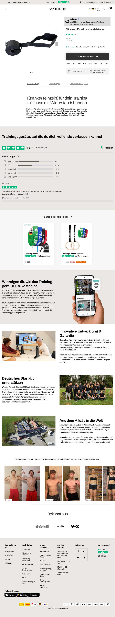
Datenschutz (26, 574)
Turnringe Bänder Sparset (72, 254)
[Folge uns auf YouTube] (78, 558)
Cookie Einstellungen (27, 569)
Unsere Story (9, 551)
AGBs (24, 578)
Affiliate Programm (43, 586)
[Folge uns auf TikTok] (84, 558)
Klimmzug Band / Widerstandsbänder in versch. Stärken (37, 254)
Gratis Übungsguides (45, 581)
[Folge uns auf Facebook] (78, 551)
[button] (56, 44)
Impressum (26, 549)
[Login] (103, 9)
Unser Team (8, 555)
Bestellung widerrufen (26, 559)
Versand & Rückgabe (79, 84)
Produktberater (45, 565)
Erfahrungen (8, 563)
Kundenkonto (44, 551)
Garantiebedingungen (28, 582)
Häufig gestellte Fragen (45, 556)
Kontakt (42, 561)
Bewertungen (54, 84)
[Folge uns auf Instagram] (84, 551)
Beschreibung (33, 84)
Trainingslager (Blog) (45, 575)
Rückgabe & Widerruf (26, 554)
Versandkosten (27, 564)
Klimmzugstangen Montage (46, 569)
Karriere (7, 559)
